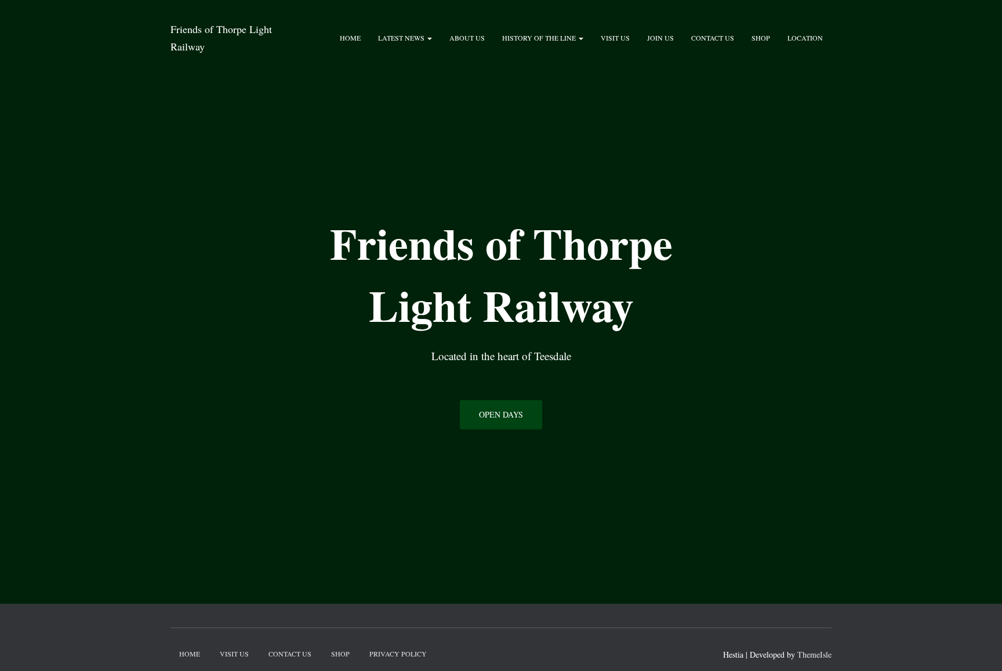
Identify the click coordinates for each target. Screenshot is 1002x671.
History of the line (540, 37)
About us (467, 37)
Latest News (402, 37)
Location (805, 37)
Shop (761, 37)
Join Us (660, 37)
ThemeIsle (814, 654)
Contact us (712, 37)
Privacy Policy (398, 653)
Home (350, 37)
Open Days (501, 414)
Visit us (615, 37)
